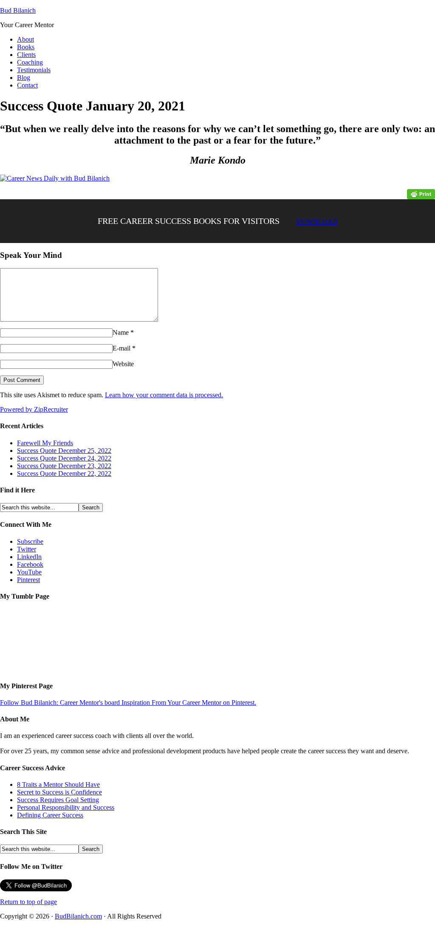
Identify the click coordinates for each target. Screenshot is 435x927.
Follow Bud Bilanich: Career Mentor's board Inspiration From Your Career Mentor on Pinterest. (128, 702)
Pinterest (28, 579)
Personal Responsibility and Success (65, 807)
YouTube (29, 572)
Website (123, 363)
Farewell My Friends (45, 443)
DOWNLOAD (317, 221)
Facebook (30, 564)
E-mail (121, 348)
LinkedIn (29, 556)
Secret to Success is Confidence (59, 792)
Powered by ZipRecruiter (34, 409)
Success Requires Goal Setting (58, 799)
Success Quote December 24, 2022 (64, 458)
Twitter (26, 549)
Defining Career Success (50, 815)
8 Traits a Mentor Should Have (58, 784)
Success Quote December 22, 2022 (64, 473)
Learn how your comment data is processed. (164, 394)
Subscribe (30, 541)
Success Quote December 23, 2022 (64, 465)
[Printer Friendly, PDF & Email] (421, 193)
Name (121, 332)
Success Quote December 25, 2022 (64, 450)
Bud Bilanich (18, 10)
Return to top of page (28, 901)
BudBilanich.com (78, 916)
